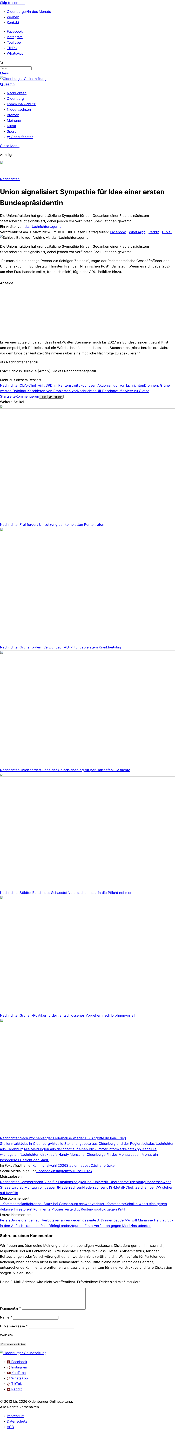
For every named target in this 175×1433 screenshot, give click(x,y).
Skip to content (12, 3)
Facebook (15, 31)
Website (6, 1335)
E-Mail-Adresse (14, 1326)
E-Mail (167, 232)
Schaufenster (21, 137)
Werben (13, 17)
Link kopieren (55, 397)
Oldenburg (15, 99)
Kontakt (13, 23)
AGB (10, 1427)
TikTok (12, 48)
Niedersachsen (19, 109)
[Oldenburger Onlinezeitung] (23, 1353)
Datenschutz (17, 1421)
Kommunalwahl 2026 (49, 1165)
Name (6, 1317)
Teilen (43, 397)
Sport (11, 131)
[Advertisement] (87, 312)
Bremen (13, 115)
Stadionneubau (78, 1165)
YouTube (14, 42)
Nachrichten (16, 93)
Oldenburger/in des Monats (29, 12)
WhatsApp (15, 53)
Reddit (154, 232)
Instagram (15, 37)
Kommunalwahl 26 (21, 104)
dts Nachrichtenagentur (44, 227)
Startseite (8, 396)
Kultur (11, 126)
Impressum (15, 1416)
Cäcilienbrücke (103, 1165)
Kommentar (10, 1308)
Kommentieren (27, 396)
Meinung (14, 120)
